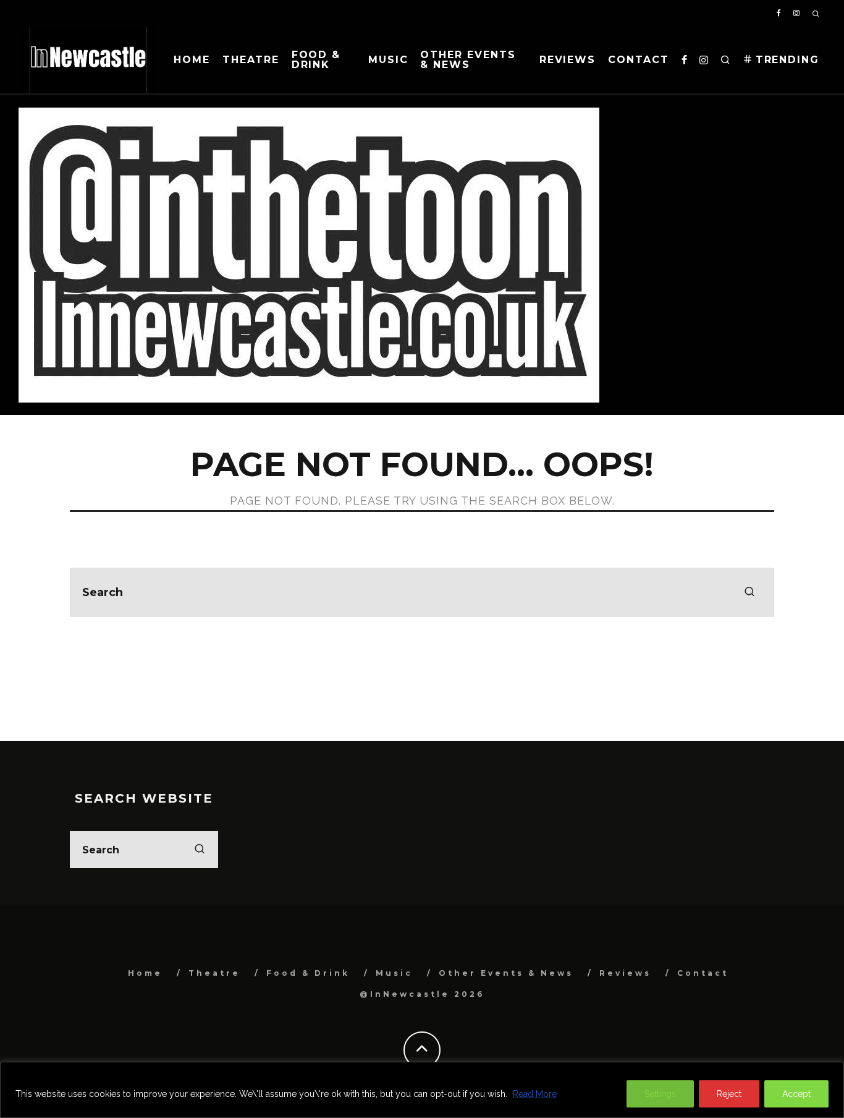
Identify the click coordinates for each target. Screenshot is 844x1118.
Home (192, 60)
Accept (796, 1094)
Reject (729, 1094)
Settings (660, 1094)
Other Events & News (467, 59)
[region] (422, 1090)
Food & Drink (316, 59)
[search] (749, 592)
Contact (638, 60)
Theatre (250, 60)
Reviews (567, 60)
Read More (535, 1094)
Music (388, 60)
